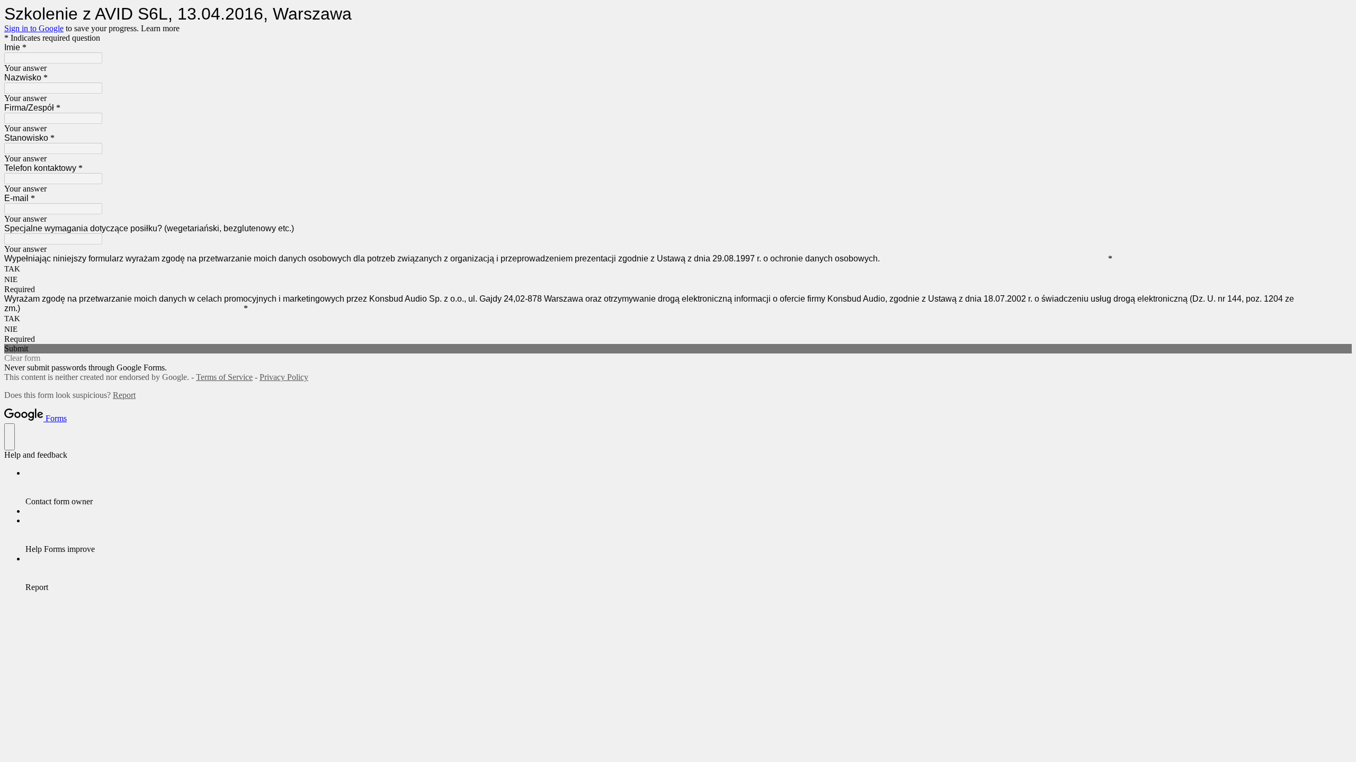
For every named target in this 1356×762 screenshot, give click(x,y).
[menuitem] (688, 487)
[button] (678, 348)
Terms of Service (224, 377)
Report (124, 395)
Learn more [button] (160, 28)
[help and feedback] (9, 436)
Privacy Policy (284, 377)
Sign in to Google (34, 28)
